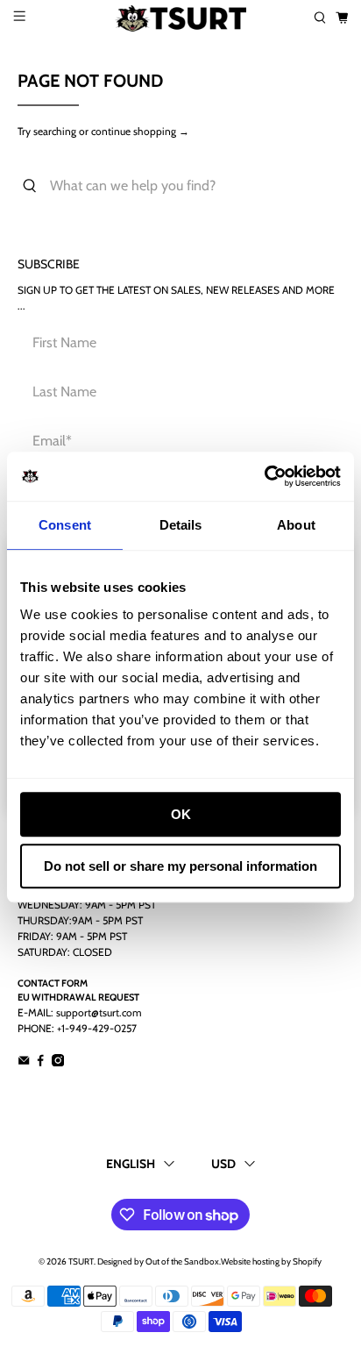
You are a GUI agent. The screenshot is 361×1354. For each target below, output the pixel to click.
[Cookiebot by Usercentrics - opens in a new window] (264, 476)
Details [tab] (180, 524)
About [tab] (296, 524)
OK (181, 814)
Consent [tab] (65, 524)
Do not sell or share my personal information (180, 866)
